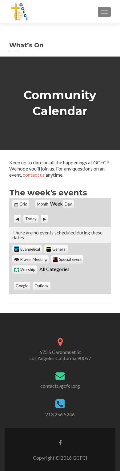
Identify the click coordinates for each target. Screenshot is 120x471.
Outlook (42, 286)
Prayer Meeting (33, 259)
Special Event (70, 259)
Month (42, 204)
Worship (27, 269)
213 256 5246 (60, 414)
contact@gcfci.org (60, 386)
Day (68, 204)
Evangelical (30, 249)
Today (31, 218)
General (59, 249)
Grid (23, 205)
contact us (34, 175)
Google (23, 286)
